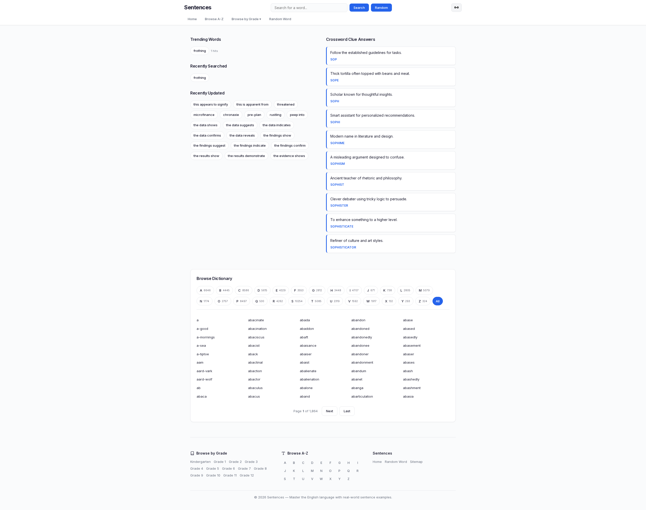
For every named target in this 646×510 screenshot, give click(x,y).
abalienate (308, 371)
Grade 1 (220, 462)
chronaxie (231, 115)
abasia (408, 396)
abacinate (256, 320)
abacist (254, 345)
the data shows (206, 125)
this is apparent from (252, 104)
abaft (304, 337)
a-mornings (206, 337)
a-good (202, 329)
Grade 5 (212, 468)
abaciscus (256, 337)
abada (305, 320)
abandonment (362, 362)
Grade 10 (213, 475)
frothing (200, 51)
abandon (358, 320)
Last (347, 411)
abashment (412, 388)
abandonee (360, 345)
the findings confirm (290, 145)
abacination (257, 329)
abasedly (410, 337)
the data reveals (242, 135)
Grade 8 (260, 468)
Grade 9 (196, 475)
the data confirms (207, 135)
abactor (254, 379)
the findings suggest (209, 145)
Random (381, 8)
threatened (285, 104)
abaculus (255, 388)
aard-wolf (204, 379)
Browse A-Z (214, 19)
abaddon (307, 329)
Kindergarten (200, 462)
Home (192, 19)
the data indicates (277, 125)
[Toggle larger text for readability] (456, 7)
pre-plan (254, 115)
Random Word (280, 19)
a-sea (201, 345)
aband (305, 396)
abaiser (306, 354)
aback (253, 354)
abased (409, 329)
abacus (254, 396)
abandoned (360, 329)
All (438, 301)
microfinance (204, 115)
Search (359, 8)
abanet (356, 379)
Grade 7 (244, 468)
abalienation (309, 379)
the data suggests (240, 125)
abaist (304, 362)
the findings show (277, 135)
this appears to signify (211, 104)
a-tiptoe (203, 354)
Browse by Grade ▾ (246, 19)
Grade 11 (230, 475)
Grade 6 (228, 468)
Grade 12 (247, 475)
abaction (255, 371)
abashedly (411, 379)
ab (199, 388)
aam (200, 362)
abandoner (360, 354)
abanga (357, 388)
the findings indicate (250, 145)
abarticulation (362, 396)
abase (408, 320)
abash (408, 371)
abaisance (308, 345)
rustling (275, 115)
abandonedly (361, 337)
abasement (412, 345)
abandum (358, 371)
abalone (306, 388)
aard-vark (204, 371)
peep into (297, 115)
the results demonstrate (246, 156)
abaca (202, 396)
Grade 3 (251, 462)
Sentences (197, 7)
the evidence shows (289, 156)
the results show (206, 156)
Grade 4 (196, 468)
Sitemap (416, 462)
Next (329, 411)
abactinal (255, 362)
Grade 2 (235, 462)
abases (409, 362)
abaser (408, 354)
